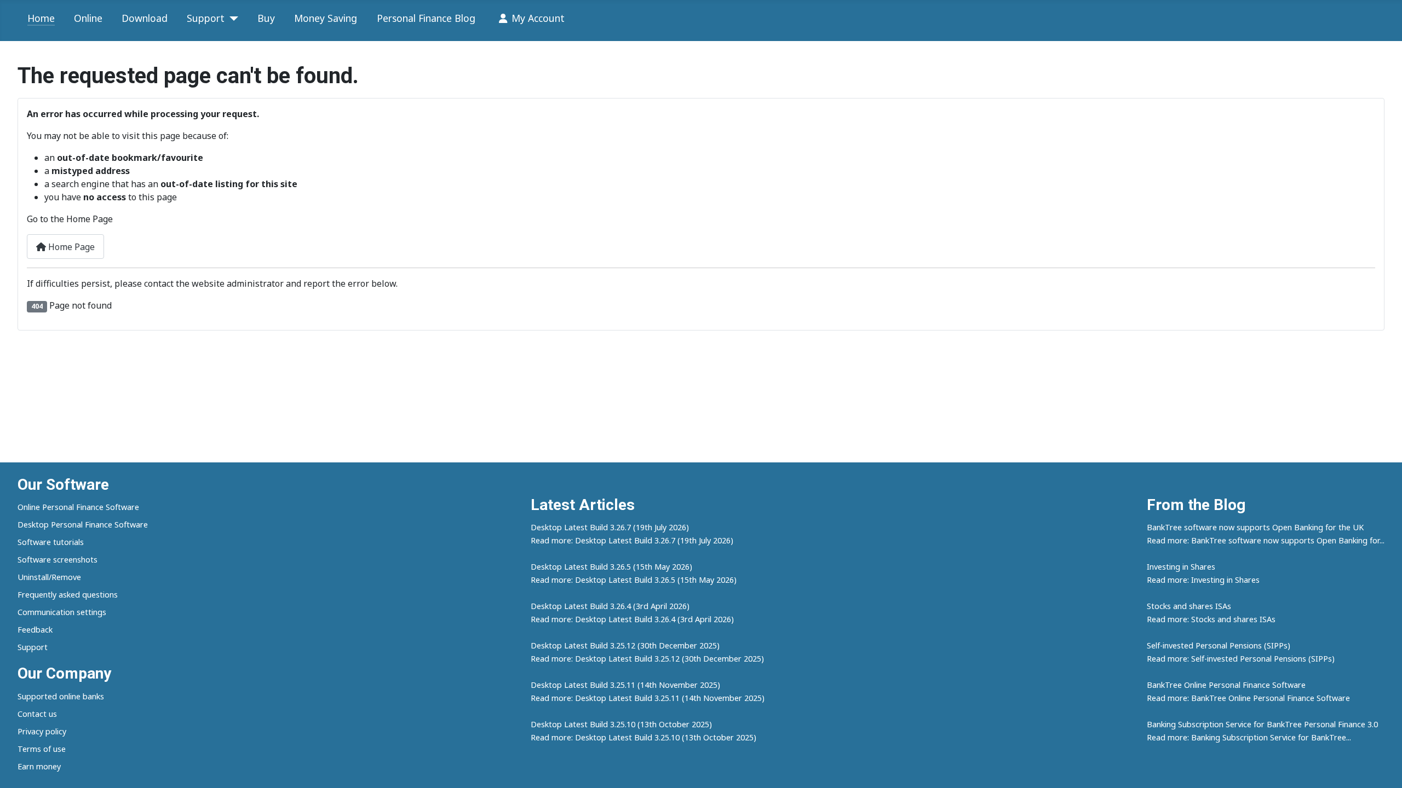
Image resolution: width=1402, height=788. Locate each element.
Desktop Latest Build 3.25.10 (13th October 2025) (621, 724)
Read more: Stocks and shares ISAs (1211, 619)
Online (88, 18)
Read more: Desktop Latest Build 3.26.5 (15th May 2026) (634, 580)
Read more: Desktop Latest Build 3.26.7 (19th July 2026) (632, 540)
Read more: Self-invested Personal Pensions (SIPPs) (1241, 658)
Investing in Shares (1181, 566)
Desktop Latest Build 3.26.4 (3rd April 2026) (610, 606)
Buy (266, 18)
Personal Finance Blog (426, 18)
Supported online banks (61, 696)
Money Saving (325, 18)
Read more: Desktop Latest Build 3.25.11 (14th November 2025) (648, 698)
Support (206, 18)
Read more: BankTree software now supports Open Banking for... (1265, 540)
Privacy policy (42, 731)
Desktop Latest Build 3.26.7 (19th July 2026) (610, 527)
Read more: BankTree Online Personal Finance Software (1248, 698)
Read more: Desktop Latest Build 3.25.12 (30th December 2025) (647, 658)
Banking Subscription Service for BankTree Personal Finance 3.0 (1262, 724)
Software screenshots (57, 559)
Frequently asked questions (68, 594)
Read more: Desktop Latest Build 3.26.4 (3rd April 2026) (632, 619)
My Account (538, 18)
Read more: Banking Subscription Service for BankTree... (1249, 737)
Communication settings (62, 612)
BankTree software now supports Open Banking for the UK (1255, 527)
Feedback (35, 629)
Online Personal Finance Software (78, 507)
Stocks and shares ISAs (1189, 606)
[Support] (231, 18)
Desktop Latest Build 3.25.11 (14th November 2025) (625, 685)
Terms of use (42, 749)
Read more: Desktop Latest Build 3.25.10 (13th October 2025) (643, 737)
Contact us (37, 714)
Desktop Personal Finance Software (83, 524)
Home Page (70, 247)
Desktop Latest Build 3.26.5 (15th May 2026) (611, 566)
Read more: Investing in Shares (1203, 580)
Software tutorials (51, 542)
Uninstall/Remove (49, 577)
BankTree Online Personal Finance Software (1226, 685)
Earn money (39, 766)
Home (41, 18)
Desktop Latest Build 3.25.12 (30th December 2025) (625, 645)
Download (145, 18)
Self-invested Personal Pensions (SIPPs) (1218, 645)
